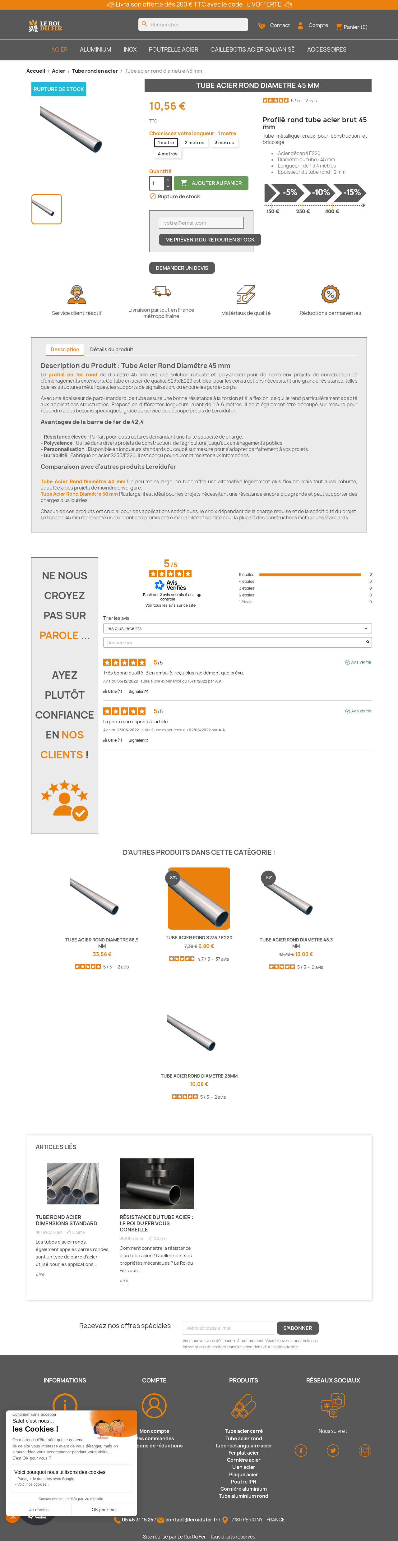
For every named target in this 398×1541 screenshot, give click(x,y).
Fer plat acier (244, 1453)
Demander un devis (182, 267)
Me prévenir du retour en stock (210, 239)
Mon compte (154, 1431)
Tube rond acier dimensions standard (66, 1220)
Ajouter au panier (211, 182)
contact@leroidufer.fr (191, 1519)
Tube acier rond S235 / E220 (199, 938)
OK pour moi (104, 1509)
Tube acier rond (243, 1438)
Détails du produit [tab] (111, 349)
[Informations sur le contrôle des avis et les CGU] (199, 595)
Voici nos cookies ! (33, 1484)
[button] (13, 1516)
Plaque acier (243, 1474)
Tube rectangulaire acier (243, 1445)
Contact (280, 25)
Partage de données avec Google (45, 1479)
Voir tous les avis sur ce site (171, 605)
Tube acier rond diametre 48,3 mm (296, 943)
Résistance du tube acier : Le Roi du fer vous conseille (156, 1223)
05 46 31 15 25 (137, 1519)
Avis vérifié (361, 662)
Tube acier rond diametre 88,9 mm (102, 943)
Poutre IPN (243, 1482)
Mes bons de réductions (154, 1445)
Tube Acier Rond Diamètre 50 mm (79, 494)
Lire (40, 1274)
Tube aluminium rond (243, 1496)
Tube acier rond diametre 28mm (199, 1076)
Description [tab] (65, 349)
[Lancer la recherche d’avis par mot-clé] (367, 642)
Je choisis (39, 1509)
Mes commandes (154, 1438)
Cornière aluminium (243, 1489)
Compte (318, 25)
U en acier (243, 1467)
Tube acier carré (244, 1431)
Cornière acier (244, 1460)
